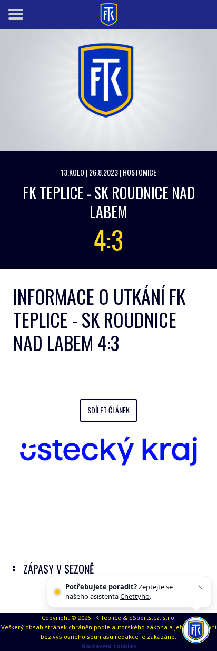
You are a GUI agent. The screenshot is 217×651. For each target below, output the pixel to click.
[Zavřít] (200, 587)
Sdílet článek (108, 409)
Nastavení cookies (108, 646)
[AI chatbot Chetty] (196, 630)
